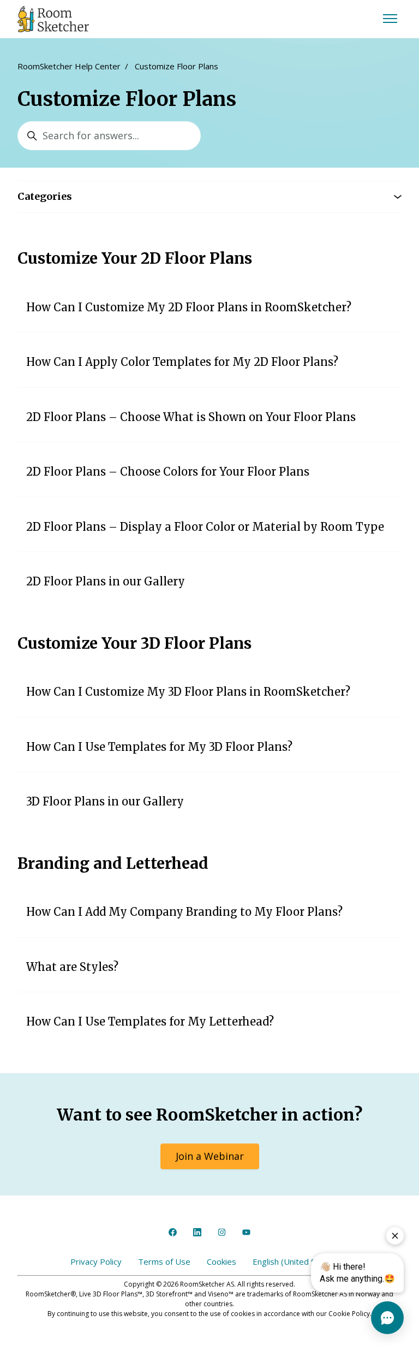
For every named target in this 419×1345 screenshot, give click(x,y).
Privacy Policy (96, 1261)
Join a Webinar (210, 1156)
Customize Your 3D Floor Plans (134, 643)
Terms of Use (164, 1261)
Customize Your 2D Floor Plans (134, 258)
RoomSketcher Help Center (69, 66)
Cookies (221, 1261)
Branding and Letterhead (112, 863)
